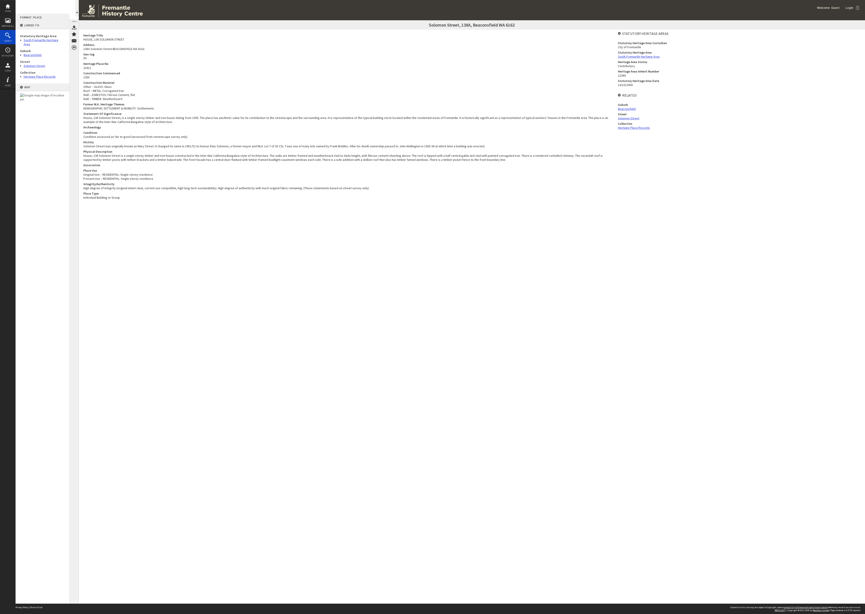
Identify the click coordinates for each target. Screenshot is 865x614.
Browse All (8, 26)
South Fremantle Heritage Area (639, 57)
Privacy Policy (22, 607)
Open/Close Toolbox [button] (77, 8)
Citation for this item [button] (74, 47)
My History (8, 55)
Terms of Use (36, 607)
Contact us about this (74, 40)
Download (74, 27)
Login (8, 70)
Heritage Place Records (40, 77)
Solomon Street (34, 66)
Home (8, 11)
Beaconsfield (32, 55)
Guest (835, 8)
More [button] (8, 85)
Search (8, 40)
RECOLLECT (780, 610)
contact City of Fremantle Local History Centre (806, 607)
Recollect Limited (821, 610)
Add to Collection (74, 34)
